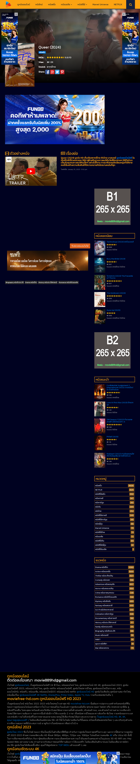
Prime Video (67, 695)
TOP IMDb (63, 745)
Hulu (87, 695)
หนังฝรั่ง (52, 4)
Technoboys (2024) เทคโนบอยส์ (120, 241)
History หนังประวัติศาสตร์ (48, 282)
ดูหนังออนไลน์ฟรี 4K (30, 695)
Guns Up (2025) (113, 310)
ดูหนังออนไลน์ (23, 4)
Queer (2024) (50, 47)
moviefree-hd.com (80, 703)
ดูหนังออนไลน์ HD (85, 691)
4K (111, 735)
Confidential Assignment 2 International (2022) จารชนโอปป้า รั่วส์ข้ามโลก (120, 387)
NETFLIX (118, 4)
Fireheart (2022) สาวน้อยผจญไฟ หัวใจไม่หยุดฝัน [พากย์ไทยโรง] (120, 454)
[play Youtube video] (31, 171)
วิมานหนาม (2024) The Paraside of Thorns (120, 276)
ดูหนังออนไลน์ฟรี (124, 157)
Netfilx (43, 695)
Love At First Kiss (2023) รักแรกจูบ (120, 403)
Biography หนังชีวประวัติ (15, 282)
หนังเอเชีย (66, 4)
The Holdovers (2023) (116, 293)
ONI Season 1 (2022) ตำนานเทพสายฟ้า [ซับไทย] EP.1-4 (119, 420)
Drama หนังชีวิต (31, 282)
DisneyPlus (54, 695)
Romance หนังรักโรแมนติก (68, 282)
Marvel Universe (100, 4)
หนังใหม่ (39, 4)
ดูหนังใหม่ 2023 (15, 732)
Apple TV (79, 695)
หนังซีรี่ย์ (82, 4)
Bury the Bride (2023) (116, 258)
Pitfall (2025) (112, 436)
